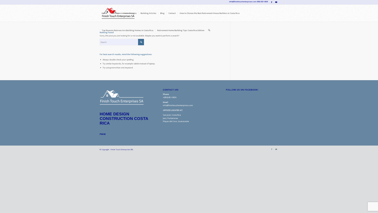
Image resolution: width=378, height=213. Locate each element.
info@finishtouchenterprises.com (178, 105)
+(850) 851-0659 (169, 97)
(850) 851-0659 (262, 1)
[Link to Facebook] (271, 2)
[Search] (209, 30)
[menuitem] (104, 13)
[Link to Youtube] (276, 2)
